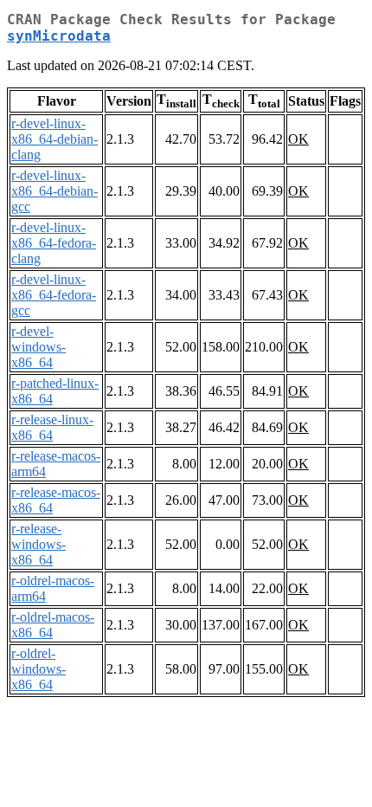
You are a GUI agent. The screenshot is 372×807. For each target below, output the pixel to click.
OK (298, 139)
